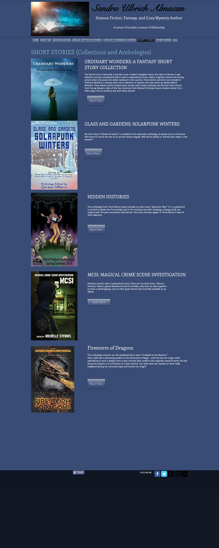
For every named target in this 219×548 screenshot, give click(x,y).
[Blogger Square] (171, 474)
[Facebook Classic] (157, 474)
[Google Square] (178, 474)
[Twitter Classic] (164, 474)
